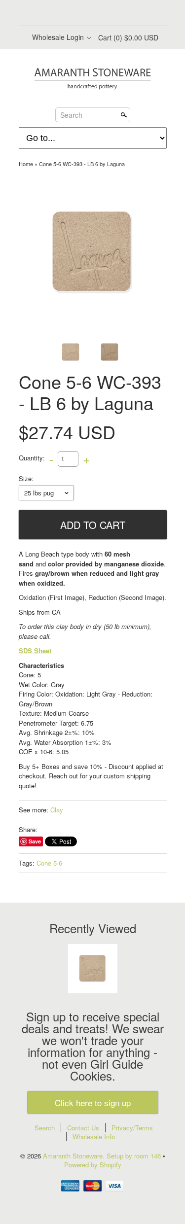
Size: (26, 478)
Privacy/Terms (132, 1127)
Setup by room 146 (135, 1155)
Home (26, 164)
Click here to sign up (93, 1102)
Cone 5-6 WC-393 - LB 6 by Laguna (82, 164)
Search (71, 114)
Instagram (117, 14)
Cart (128, 37)
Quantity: (32, 457)
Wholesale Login (58, 37)
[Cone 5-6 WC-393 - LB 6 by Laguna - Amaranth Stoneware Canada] (110, 352)
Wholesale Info (94, 1136)
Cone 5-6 (49, 863)
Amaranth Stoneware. (75, 1155)
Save (35, 841)
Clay (56, 809)
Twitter (84, 14)
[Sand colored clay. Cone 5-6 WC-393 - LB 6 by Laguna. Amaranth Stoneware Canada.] (93, 252)
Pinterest (101, 14)
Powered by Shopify (92, 1164)
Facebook (67, 14)
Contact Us (83, 1127)
